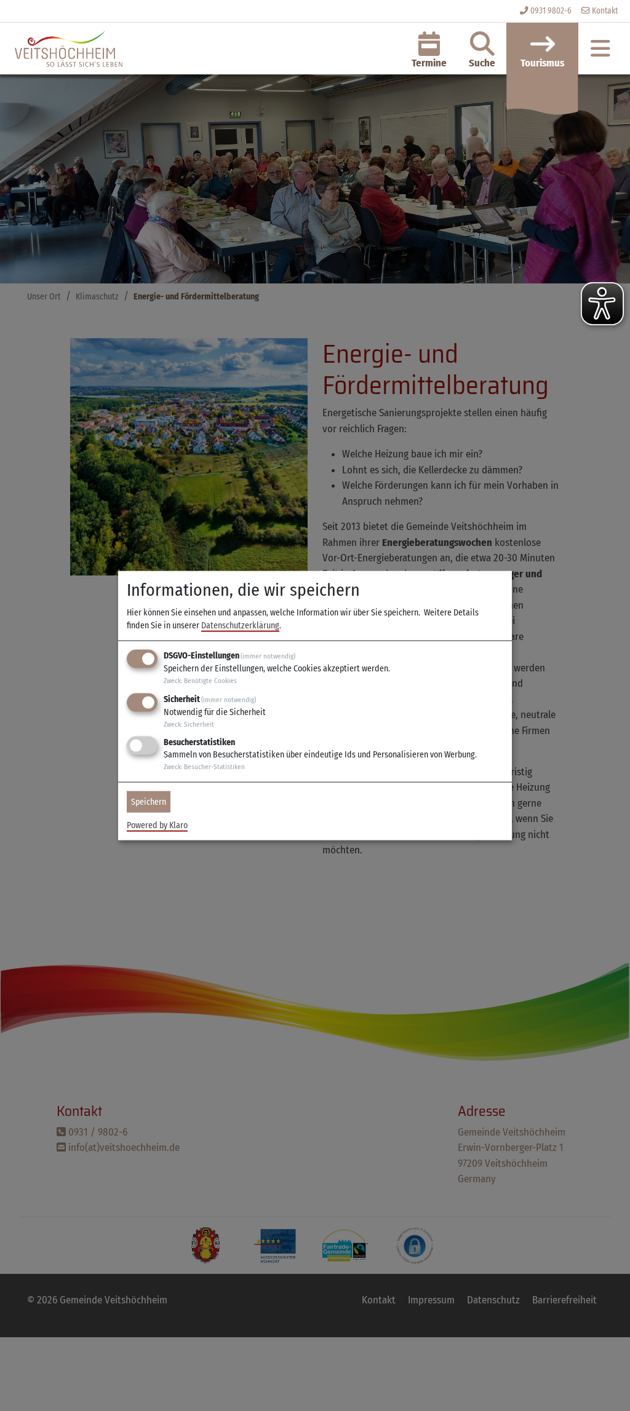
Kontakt (604, 11)
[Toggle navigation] (600, 48)
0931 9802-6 (551, 11)
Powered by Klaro (157, 825)
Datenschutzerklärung (240, 625)
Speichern (148, 802)
